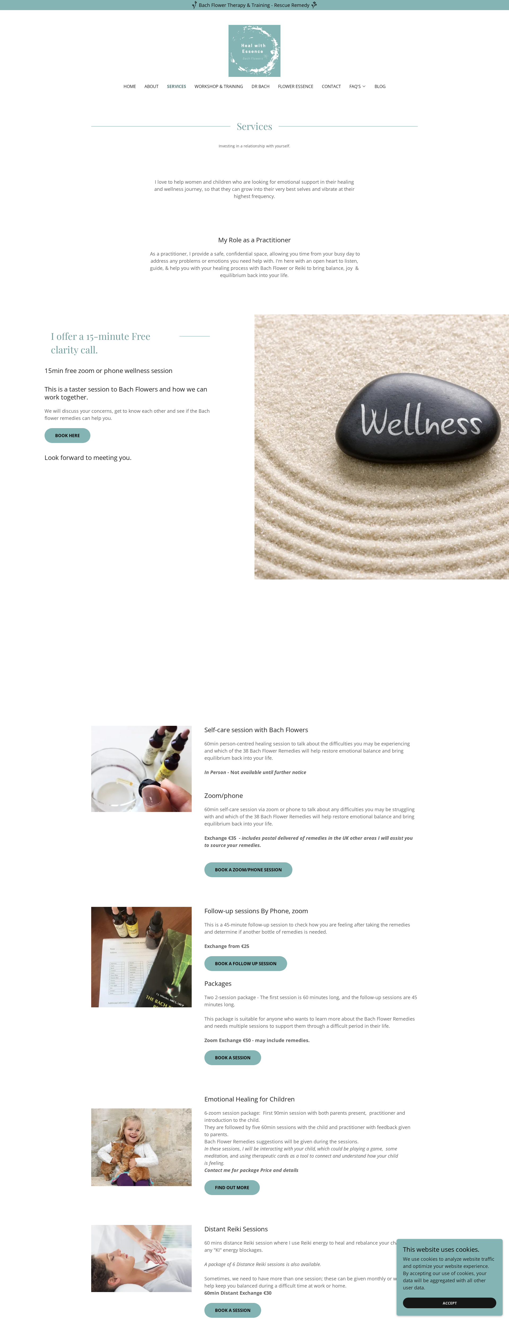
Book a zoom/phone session (248, 870)
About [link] (151, 86)
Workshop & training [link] (219, 86)
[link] (254, 50)
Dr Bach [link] (261, 86)
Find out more (232, 1188)
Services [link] (176, 86)
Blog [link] (380, 86)
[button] (357, 86)
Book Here (67, 435)
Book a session (233, 1058)
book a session (233, 1310)
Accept (450, 1303)
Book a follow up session (246, 964)
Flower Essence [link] (295, 86)
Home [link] (130, 86)
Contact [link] (331, 86)
